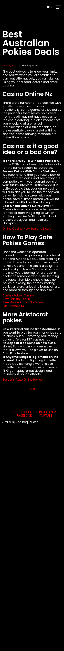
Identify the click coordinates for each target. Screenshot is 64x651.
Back (32, 389)
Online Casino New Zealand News (26, 229)
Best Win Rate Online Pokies (22, 379)
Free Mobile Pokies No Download (25, 302)
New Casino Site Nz (16, 299)
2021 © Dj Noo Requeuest (20, 422)
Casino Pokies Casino (18, 295)
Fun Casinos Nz (13, 306)
